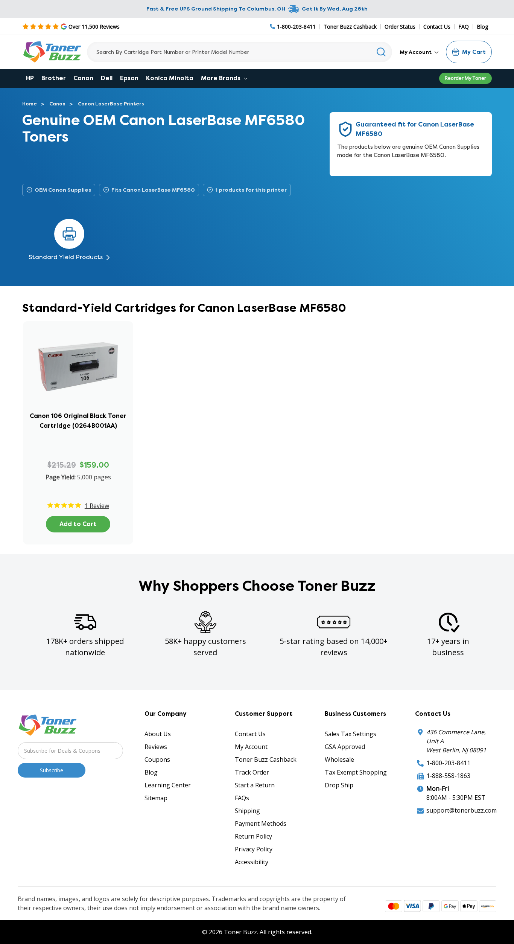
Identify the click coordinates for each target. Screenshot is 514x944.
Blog (482, 26)
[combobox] (239, 52)
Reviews (155, 747)
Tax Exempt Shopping (356, 772)
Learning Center (167, 785)
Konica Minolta (169, 78)
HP (30, 78)
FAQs (242, 798)
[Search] (381, 52)
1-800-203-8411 (448, 763)
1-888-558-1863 (448, 776)
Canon (83, 78)
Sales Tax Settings (350, 734)
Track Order (252, 772)
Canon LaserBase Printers (111, 104)
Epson (129, 78)
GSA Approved (345, 747)
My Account (416, 52)
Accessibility (251, 862)
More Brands (221, 78)
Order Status (400, 26)
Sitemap (155, 798)
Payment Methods (260, 823)
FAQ (463, 26)
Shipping (247, 811)
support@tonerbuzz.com (461, 810)
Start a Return (255, 785)
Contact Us (436, 26)
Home (29, 104)
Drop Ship (339, 785)
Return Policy (253, 836)
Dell (107, 78)
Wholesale (339, 759)
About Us (157, 734)
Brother (53, 78)
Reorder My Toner (465, 78)
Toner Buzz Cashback (350, 26)
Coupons (157, 759)
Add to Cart (78, 524)
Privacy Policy (253, 849)
